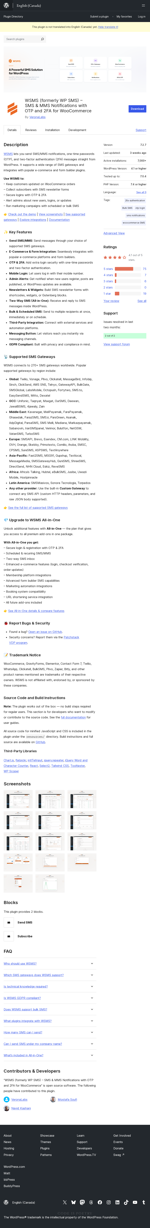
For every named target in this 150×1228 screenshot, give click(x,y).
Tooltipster (77, 766)
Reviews (31, 130)
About (8, 1135)
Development (77, 130)
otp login (140, 208)
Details (12, 130)
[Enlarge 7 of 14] (27, 837)
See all (142, 301)
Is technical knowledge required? (26, 986)
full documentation (73, 717)
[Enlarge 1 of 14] (27, 795)
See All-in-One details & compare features (36, 611)
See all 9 (141, 192)
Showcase (47, 1135)
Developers (84, 1148)
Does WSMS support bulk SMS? (25, 1009)
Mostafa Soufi (67, 1099)
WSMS (8, 154)
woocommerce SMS (134, 222)
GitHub (40, 742)
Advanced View (114, 233)
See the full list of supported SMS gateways (38, 507)
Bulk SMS (127, 208)
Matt (7, 1173)
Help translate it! (108, 26)
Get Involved (122, 1135)
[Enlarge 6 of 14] (91, 816)
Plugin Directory (13, 16)
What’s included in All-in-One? (23, 1055)
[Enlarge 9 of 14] (91, 837)
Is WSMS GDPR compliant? (22, 998)
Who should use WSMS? (20, 963)
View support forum (117, 344)
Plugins (45, 1148)
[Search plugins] (42, 39)
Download (137, 108)
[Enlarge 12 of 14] (91, 858)
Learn (80, 1135)
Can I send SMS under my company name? (33, 1044)
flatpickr (21, 760)
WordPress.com (14, 1166)
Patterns (46, 1155)
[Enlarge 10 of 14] (27, 858)
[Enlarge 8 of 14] (59, 837)
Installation (52, 130)
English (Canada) (23, 1202)
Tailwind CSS (60, 766)
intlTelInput (35, 760)
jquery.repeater (53, 760)
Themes (45, 1142)
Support (141, 130)
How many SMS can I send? (23, 1032)
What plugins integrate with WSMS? (28, 1021)
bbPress (9, 1179)
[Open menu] (144, 5)
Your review (111, 301)
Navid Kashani (21, 1108)
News (7, 1142)
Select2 (45, 766)
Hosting (9, 1148)
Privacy (9, 1155)
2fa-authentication (135, 200)
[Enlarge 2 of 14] (59, 795)
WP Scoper (11, 771)
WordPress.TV (86, 1155)
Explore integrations (33, 220)
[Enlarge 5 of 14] (59, 816)
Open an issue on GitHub (45, 632)
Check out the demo (22, 214)
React (34, 766)
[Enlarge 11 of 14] (59, 858)
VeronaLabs (37, 117)
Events (118, 1142)
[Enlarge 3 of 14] (91, 795)
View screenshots (51, 214)
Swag (119, 1155)
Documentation (59, 220)
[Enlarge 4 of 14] (27, 816)
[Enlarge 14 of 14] (59, 879)
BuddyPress (12, 1186)
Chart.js (9, 760)
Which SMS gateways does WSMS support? (34, 975)
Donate (118, 1148)
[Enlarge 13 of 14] (27, 879)
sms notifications (136, 215)
